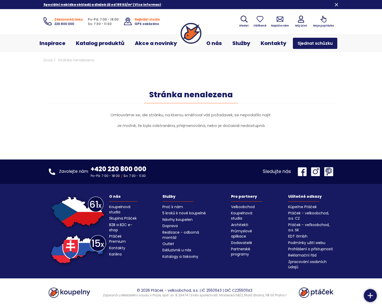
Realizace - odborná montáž (180, 235)
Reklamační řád (302, 255)
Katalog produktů (100, 43)
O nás (214, 43)
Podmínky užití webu (306, 242)
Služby (241, 43)
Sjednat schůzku (315, 43)
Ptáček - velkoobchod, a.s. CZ (308, 215)
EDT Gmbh (297, 236)
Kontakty (273, 43)
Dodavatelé (241, 242)
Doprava (170, 225)
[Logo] (191, 33)
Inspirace (52, 43)
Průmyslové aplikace (241, 233)
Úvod (47, 60)
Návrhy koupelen (177, 219)
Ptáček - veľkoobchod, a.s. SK (309, 227)
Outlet (168, 243)
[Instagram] (317, 171)
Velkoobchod (243, 206)
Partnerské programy (240, 251)
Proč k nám (172, 206)
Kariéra (115, 254)
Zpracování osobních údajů (307, 264)
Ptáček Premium (117, 239)
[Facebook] (303, 171)
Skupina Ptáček (123, 218)
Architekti (239, 224)
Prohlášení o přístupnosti (310, 249)
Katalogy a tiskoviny (180, 256)
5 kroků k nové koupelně (184, 213)
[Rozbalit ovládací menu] (370, 295)
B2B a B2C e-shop (120, 227)
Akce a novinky (156, 43)
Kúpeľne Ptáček (302, 206)
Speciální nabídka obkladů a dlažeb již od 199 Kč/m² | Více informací (102, 4)
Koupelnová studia (119, 209)
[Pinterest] (328, 171)
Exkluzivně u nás (176, 250)
